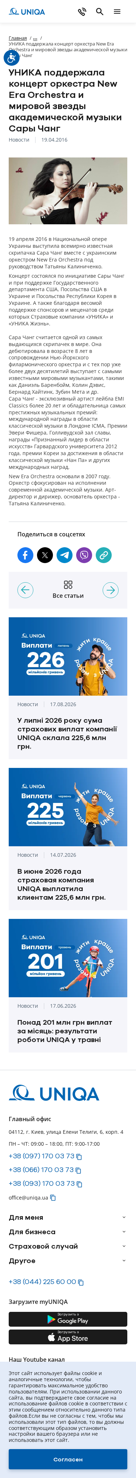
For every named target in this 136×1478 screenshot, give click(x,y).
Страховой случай (43, 1246)
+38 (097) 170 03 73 (41, 1156)
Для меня (26, 1217)
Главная (18, 38)
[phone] (82, 11)
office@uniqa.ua (28, 1197)
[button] (25, 555)
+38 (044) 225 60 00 (42, 1281)
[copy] (104, 555)
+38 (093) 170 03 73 (42, 1183)
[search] (99, 11)
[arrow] (124, 1217)
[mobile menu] (117, 11)
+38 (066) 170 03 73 (41, 1169)
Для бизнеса (32, 1231)
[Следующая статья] (111, 590)
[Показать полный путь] (35, 38)
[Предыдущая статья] (25, 590)
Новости (19, 140)
